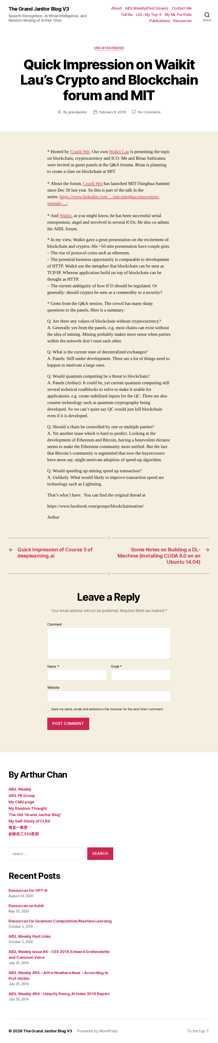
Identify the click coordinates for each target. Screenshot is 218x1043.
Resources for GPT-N (28, 890)
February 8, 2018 (112, 112)
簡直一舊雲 (18, 827)
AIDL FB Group (22, 795)
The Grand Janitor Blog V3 (39, 8)
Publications (159, 20)
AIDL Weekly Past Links (30, 936)
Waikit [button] (66, 216)
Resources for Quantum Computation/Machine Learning (60, 921)
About (116, 8)
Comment (54, 624)
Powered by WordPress (97, 1031)
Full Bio (127, 14)
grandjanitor (77, 112)
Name (53, 667)
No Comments (149, 112)
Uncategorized (109, 48)
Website (53, 687)
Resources (182, 20)
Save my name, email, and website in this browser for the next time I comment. (108, 709)
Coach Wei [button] (80, 152)
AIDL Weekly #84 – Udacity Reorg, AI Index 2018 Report (59, 994)
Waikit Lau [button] (119, 152)
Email (116, 667)
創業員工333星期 (24, 834)
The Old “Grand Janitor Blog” (35, 814)
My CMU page (21, 802)
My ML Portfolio (178, 14)
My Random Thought (28, 808)
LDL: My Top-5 (149, 14)
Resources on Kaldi (26, 906)
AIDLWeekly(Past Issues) (146, 8)
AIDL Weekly (20, 789)
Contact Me (182, 8)
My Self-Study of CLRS (29, 821)
